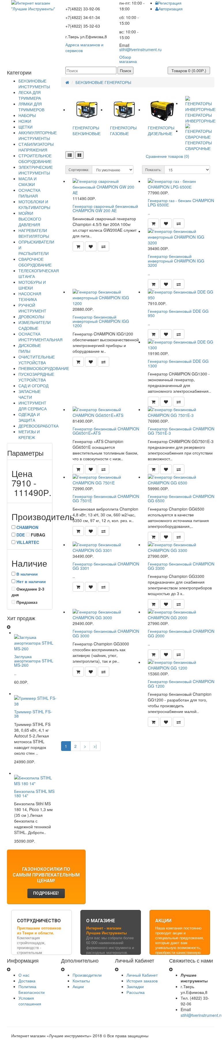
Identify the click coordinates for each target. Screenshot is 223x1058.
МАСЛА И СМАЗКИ (27, 181)
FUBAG (37, 535)
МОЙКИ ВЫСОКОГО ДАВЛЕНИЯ (29, 218)
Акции (78, 986)
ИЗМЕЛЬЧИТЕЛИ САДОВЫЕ (34, 325)
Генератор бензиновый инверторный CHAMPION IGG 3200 (176, 260)
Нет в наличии (31, 581)
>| (95, 746)
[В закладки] (91, 246)
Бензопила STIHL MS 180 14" (34, 793)
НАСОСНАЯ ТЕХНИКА (29, 296)
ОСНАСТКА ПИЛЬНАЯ (29, 193)
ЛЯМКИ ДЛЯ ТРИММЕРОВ (31, 106)
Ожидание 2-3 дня (28, 591)
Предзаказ (26, 602)
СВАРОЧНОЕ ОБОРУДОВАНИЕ (35, 262)
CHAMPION (27, 527)
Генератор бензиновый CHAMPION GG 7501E (106, 498)
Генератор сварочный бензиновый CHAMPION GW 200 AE (105, 208)
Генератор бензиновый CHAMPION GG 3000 (106, 633)
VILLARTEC (27, 542)
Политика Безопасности (31, 989)
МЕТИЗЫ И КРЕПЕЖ (29, 434)
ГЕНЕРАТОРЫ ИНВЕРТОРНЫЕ (200, 117)
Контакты (81, 981)
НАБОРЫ (27, 115)
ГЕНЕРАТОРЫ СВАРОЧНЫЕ (198, 145)
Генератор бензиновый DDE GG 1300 (178, 363)
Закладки (135, 986)
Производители (87, 975)
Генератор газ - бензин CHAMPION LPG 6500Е (181, 203)
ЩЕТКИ (25, 127)
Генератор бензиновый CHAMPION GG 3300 (181, 566)
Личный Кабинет (142, 975)
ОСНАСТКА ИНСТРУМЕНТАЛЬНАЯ (40, 336)
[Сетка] (79, 155)
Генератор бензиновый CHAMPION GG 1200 (181, 683)
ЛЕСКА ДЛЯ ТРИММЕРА (29, 95)
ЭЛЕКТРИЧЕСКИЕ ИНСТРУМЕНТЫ (35, 170)
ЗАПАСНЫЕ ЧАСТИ (29, 394)
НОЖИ (24, 121)
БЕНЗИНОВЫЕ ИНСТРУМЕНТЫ (34, 83)
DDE (20, 535)
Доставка (26, 981)
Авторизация (170, 9)
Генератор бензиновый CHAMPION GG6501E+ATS (106, 431)
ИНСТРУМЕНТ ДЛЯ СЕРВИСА (32, 405)
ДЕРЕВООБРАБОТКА (38, 426)
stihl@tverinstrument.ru (140, 49)
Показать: (153, 169)
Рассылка (135, 992)
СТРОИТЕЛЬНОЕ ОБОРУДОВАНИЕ (35, 158)
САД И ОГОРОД (33, 385)
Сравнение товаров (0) (167, 156)
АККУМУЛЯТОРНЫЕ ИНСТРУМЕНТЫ (37, 135)
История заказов (142, 981)
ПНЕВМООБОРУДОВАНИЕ (43, 368)
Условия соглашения (29, 1001)
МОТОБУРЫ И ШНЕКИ (32, 285)
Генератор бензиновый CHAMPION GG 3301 (106, 566)
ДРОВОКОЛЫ (31, 316)
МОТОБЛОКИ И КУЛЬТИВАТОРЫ (34, 204)
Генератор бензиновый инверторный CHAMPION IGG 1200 (101, 321)
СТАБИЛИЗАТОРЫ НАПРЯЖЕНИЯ (36, 147)
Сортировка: (79, 169)
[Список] (69, 155)
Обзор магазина (128, 59)
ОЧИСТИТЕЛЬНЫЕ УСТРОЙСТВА (36, 359)
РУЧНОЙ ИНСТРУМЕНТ (32, 308)
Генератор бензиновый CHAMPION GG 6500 (181, 498)
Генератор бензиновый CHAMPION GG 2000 (181, 633)
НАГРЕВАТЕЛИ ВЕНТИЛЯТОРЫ (33, 233)
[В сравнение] (103, 246)
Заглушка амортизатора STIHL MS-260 (33, 660)
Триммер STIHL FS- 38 (33, 714)
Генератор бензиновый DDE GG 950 (178, 313)
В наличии (27, 574)
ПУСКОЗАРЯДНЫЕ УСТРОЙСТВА (36, 377)
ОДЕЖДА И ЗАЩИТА (29, 417)
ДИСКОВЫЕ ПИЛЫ (29, 348)
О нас (23, 975)
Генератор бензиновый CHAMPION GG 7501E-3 (181, 431)
